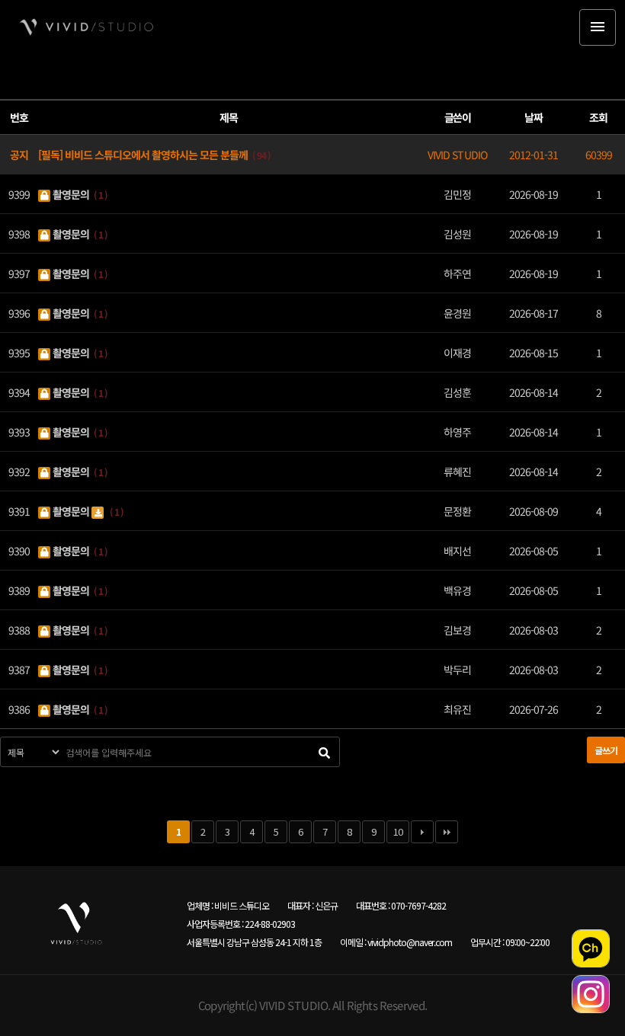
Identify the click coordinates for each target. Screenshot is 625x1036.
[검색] (324, 751)
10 (397, 831)
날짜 (533, 117)
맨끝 (446, 831)
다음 (422, 831)
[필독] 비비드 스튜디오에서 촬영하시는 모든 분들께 (144, 153)
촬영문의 (70, 193)
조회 (598, 117)
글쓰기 (606, 749)
